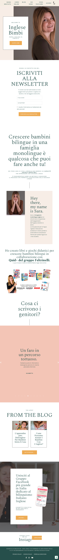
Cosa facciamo (39, 3)
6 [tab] (31, 396)
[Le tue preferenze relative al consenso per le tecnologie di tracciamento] (56, 557)
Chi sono (31, 3)
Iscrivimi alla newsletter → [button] (29, 114)
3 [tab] (22, 396)
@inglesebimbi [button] (38, 537)
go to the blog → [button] (29, 452)
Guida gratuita (7, 3)
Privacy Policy (17, 554)
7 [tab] (34, 396)
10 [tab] (43, 396)
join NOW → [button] (21, 517)
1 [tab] (15, 396)
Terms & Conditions (40, 554)
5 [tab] (28, 396)
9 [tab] (40, 396)
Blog (24, 2)
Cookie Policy (27, 554)
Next (58, 362)
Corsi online (16, 3)
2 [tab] (19, 396)
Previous (1, 362)
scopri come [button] (15, 43)
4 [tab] (25, 396)
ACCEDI (48, 3)
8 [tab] (37, 396)
